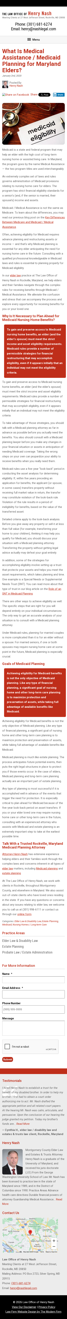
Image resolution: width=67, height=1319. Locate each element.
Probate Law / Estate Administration (27, 952)
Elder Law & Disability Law (28, 921)
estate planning (11, 873)
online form (24, 914)
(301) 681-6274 (39, 24)
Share (34, 94)
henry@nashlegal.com (38, 29)
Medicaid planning (47, 868)
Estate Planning (50, 921)
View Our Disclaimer (24, 1307)
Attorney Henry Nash (15, 854)
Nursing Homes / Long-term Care (30, 924)
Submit (7, 1059)
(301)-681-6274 (20, 1283)
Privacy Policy (47, 1307)
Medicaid (7, 924)
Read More (23, 1123)
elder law (15, 275)
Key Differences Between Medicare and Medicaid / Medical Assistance (33, 222)
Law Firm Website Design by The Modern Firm (33, 1311)
